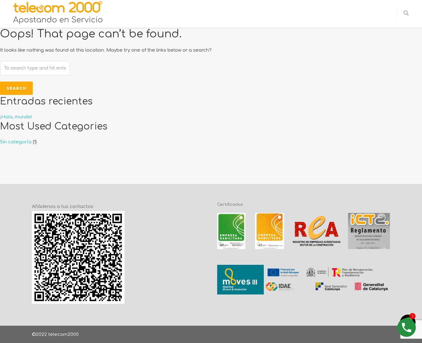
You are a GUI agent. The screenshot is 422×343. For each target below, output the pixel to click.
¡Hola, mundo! (16, 117)
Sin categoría (16, 142)
